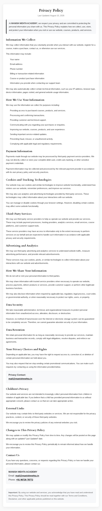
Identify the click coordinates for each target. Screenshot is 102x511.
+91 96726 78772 (24, 479)
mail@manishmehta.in (20, 378)
